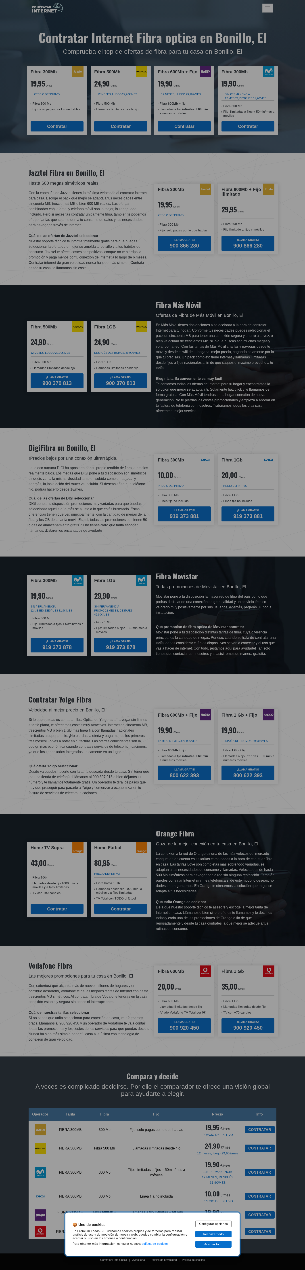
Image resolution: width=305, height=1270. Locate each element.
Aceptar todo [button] (213, 1244)
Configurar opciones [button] (213, 1224)
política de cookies (155, 1243)
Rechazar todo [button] (213, 1234)
